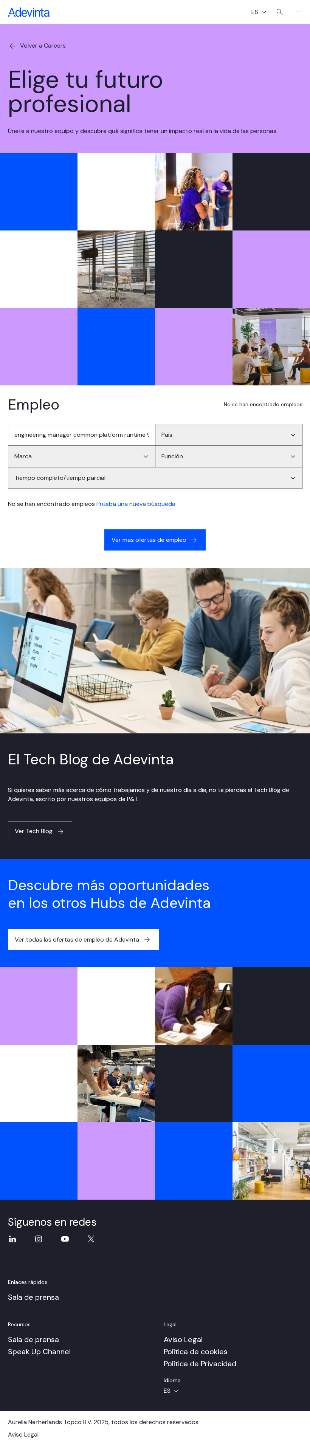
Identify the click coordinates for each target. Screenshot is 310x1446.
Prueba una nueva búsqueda (135, 504)
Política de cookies (196, 1351)
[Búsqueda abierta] (279, 12)
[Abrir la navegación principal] (294, 12)
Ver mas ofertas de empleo (149, 540)
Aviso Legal (183, 1339)
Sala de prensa (33, 1297)
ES (261, 12)
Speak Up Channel (39, 1351)
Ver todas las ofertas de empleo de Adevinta (77, 939)
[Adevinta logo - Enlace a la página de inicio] (29, 12)
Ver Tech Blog (34, 831)
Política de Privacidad (200, 1364)
